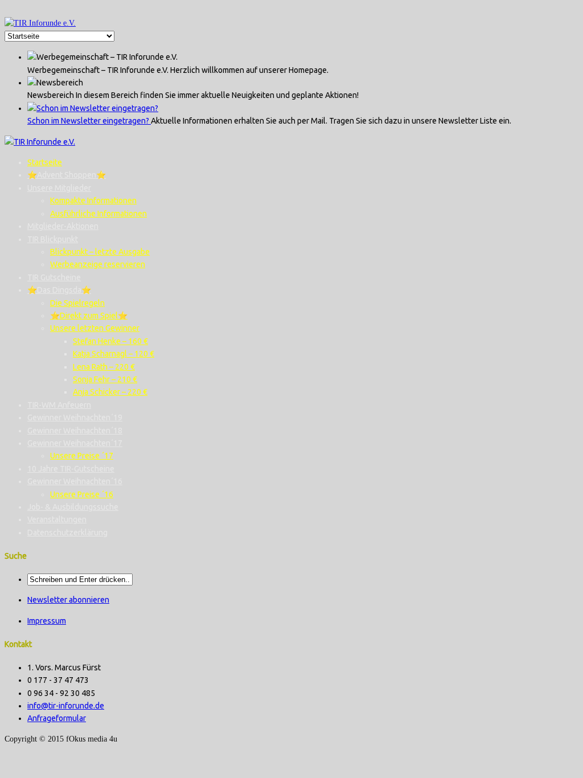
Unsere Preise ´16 (81, 494)
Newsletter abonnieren (68, 599)
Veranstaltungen (57, 519)
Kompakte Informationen (93, 200)
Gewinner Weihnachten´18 (74, 430)
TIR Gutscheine (54, 277)
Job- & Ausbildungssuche (72, 506)
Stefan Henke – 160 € (110, 341)
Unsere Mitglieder (59, 188)
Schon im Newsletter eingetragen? (89, 120)
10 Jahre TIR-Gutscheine (70, 468)
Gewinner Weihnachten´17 (74, 443)
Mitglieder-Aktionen (62, 226)
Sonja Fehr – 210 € (105, 379)
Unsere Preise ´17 (81, 455)
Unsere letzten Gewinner (94, 328)
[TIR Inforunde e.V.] (40, 23)
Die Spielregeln (77, 303)
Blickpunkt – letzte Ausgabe (100, 251)
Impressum (46, 620)
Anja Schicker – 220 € (110, 391)
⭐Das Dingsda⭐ (59, 289)
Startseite (44, 162)
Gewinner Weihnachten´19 (74, 417)
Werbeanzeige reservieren (97, 264)
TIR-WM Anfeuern (59, 405)
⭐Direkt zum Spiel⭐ (89, 315)
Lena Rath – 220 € (104, 366)
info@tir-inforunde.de (65, 705)
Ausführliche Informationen (98, 213)
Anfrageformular (56, 718)
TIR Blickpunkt (52, 239)
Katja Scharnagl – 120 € (113, 353)
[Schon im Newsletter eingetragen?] (92, 108)
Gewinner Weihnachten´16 (74, 481)
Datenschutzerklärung (67, 532)
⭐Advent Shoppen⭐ (66, 174)
